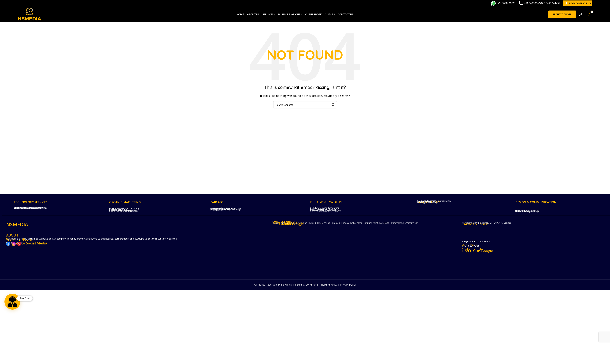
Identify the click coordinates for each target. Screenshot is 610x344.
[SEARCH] (333, 104)
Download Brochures (580, 3)
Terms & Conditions (306, 284)
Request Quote (562, 14)
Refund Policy (329, 284)
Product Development (25, 208)
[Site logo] (29, 14)
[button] (12, 302)
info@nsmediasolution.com (476, 241)
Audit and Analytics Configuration (434, 200)
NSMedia (286, 284)
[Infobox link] (503, 3)
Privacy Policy (348, 284)
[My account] (581, 14)
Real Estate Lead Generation (325, 207)
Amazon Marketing (220, 208)
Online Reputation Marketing (124, 208)
